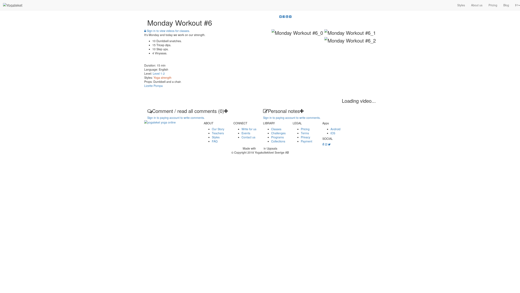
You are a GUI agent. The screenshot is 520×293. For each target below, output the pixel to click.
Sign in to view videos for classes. (168, 31)
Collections (278, 141)
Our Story (218, 129)
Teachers (218, 133)
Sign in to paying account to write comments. (176, 118)
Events (246, 133)
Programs (277, 137)
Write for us (249, 129)
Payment (306, 141)
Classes (276, 129)
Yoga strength (162, 77)
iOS (332, 133)
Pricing (493, 5)
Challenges (278, 133)
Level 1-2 (159, 73)
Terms (305, 133)
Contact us (248, 137)
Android (335, 129)
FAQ (215, 141)
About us (476, 5)
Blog (506, 5)
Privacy (305, 137)
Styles (461, 5)
